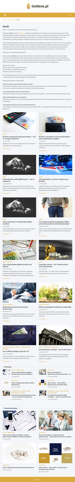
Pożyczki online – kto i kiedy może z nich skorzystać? (53, 265)
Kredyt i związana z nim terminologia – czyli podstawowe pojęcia (55, 138)
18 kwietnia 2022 (44, 226)
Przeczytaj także (10, 408)
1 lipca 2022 (42, 141)
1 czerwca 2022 (7, 183)
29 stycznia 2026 (52, 387)
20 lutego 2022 (7, 311)
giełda (13, 370)
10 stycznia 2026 (16, 399)
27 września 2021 (8, 354)
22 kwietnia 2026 (52, 376)
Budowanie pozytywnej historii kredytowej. (15, 308)
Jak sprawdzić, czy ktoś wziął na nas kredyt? (53, 180)
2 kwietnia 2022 (7, 269)
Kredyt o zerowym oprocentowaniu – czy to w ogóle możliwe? (19, 138)
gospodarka (11, 347)
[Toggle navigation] (5, 15)
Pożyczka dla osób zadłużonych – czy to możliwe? (18, 180)
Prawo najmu (15, 393)
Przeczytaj (6, 148)
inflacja (18, 347)
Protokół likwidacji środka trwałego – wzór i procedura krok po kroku (60, 397)
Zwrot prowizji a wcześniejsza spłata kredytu (17, 223)
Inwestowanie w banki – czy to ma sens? (55, 349)
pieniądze (10, 262)
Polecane (7, 367)
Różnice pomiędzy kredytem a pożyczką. (55, 307)
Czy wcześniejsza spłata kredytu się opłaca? (17, 265)
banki (4, 134)
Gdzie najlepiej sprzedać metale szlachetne (22, 384)
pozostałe (51, 370)
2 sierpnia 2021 (43, 352)
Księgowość (51, 391)
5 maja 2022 (6, 226)
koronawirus (26, 347)
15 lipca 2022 (6, 141)
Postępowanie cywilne (18, 391)
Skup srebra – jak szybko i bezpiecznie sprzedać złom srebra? (57, 384)
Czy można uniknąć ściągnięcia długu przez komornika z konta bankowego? (54, 223)
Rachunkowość (52, 393)
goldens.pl (22, 33)
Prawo (28, 391)
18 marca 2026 (15, 387)
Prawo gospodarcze (62, 391)
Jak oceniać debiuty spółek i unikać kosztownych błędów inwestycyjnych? (21, 374)
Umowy (23, 393)
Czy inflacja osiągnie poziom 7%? (16, 351)
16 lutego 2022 (43, 309)
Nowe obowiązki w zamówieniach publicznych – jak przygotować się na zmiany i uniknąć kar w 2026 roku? (60, 375)
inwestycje (55, 347)
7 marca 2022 (43, 269)
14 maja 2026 (15, 376)
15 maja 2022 (43, 183)
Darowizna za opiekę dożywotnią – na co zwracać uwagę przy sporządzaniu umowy (23, 397)
